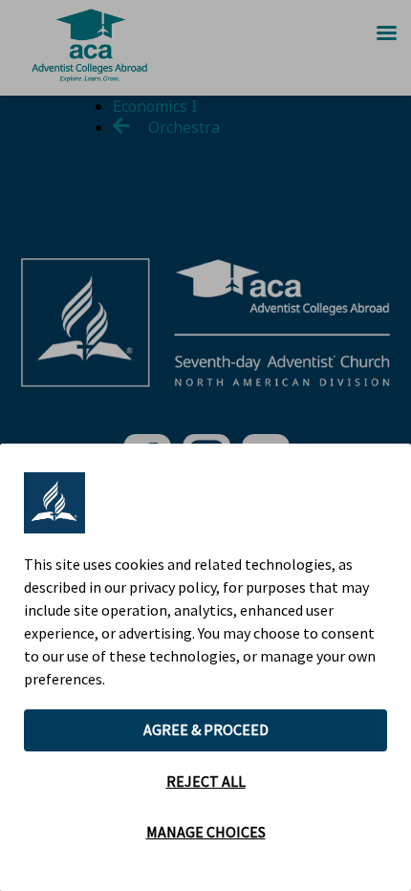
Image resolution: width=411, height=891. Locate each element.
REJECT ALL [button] (206, 781)
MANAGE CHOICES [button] (206, 831)
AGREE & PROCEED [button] (206, 729)
